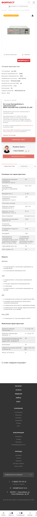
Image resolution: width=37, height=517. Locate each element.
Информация (18, 432)
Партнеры (18, 442)
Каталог (18, 386)
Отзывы (18, 423)
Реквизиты (18, 420)
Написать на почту (18, 156)
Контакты (19, 418)
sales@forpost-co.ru (20, 488)
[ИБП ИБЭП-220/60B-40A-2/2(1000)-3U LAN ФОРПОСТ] (18, 30)
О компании (18, 412)
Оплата (18, 458)
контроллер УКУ (26, 125)
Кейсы (18, 398)
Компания (18, 408)
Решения (18, 394)
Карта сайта (18, 466)
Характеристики (9, 166)
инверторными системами (11, 131)
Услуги (18, 390)
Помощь (18, 451)
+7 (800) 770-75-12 (19, 482)
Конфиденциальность (18, 445)
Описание (24, 166)
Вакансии (18, 415)
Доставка (18, 455)
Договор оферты (18, 463)
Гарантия (18, 461)
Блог (18, 401)
